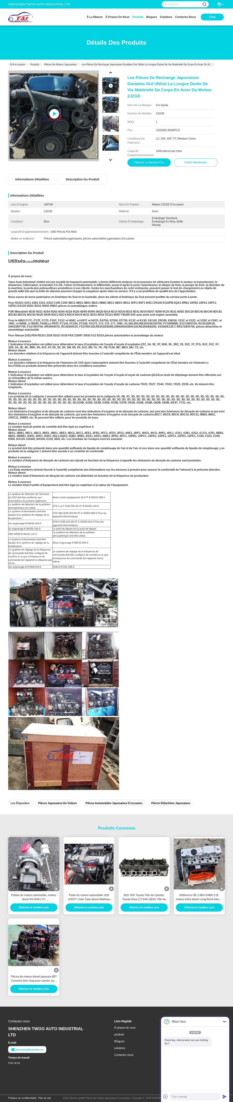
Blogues (119, 1041)
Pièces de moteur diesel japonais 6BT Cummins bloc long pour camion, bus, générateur (34, 979)
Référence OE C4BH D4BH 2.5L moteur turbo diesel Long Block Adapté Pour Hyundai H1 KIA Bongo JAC (199, 897)
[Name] (204, 4)
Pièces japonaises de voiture (57, 803)
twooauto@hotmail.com (29, 1049)
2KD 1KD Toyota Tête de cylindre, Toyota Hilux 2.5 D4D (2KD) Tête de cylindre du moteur (144, 897)
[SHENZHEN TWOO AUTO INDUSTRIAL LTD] (27, 17)
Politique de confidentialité (22, 1098)
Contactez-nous (123, 1054)
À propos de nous (117, 16)
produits (137, 16)
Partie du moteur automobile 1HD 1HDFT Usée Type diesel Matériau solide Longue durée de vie (89, 897)
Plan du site (44, 1098)
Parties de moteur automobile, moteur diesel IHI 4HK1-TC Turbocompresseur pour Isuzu (33, 897)
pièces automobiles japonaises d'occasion (114, 803)
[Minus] (224, 1022)
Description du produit (82, 179)
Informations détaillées (32, 179)
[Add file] (165, 1096)
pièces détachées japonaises (170, 803)
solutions (166, 16)
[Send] (224, 1096)
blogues (151, 16)
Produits (34, 64)
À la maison (95, 16)
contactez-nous (185, 16)
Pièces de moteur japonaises (60, 64)
